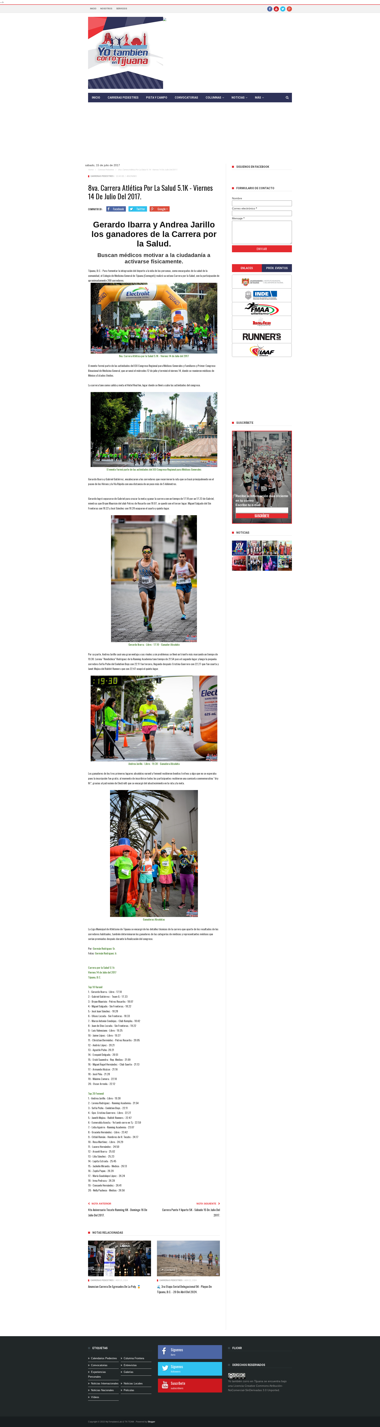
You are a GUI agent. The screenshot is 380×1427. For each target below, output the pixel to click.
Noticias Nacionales (102, 1390)
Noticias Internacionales (105, 1383)
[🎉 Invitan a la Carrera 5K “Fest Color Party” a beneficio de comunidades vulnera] (270, 548)
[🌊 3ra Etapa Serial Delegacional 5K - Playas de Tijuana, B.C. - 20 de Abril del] (188, 1258)
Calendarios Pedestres (104, 1358)
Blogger (151, 1421)
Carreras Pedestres (123, 97)
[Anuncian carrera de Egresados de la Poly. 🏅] (119, 1258)
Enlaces (247, 268)
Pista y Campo (156, 97)
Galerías (128, 1371)
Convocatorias (186, 97)
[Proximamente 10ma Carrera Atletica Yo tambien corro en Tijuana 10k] (239, 548)
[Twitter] (282, 9)
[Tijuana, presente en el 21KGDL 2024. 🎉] (254, 563)
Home (90, 170)
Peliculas (129, 1390)
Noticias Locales (133, 1383)
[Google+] (289, 9)
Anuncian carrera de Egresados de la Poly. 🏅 (114, 1286)
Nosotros (106, 8)
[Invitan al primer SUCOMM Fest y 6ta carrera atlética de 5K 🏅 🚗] (285, 548)
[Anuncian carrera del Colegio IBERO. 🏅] (239, 563)
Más (258, 97)
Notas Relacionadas (107, 1232)
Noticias (238, 97)
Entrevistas (130, 1365)
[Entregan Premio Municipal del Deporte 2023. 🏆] (270, 563)
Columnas (213, 97)
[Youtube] (276, 9)
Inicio (93, 8)
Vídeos (95, 1397)
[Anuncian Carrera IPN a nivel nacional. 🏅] (254, 548)
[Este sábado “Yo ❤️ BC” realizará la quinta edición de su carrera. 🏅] (285, 563)
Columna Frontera (134, 1358)
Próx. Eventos (277, 268)
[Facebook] (269, 9)
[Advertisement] (190, 136)
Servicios (121, 8)
